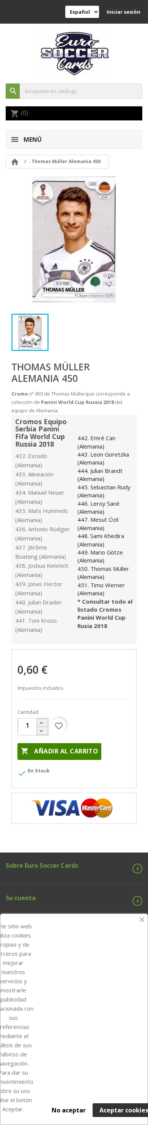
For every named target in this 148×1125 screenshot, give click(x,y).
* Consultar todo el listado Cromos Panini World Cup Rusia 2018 (104, 614)
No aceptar (69, 1110)
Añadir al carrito (59, 751)
